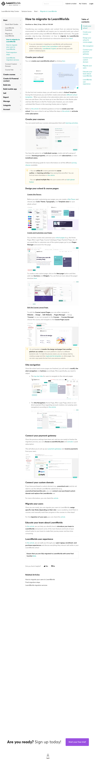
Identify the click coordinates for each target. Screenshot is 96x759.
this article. (51, 175)
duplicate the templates (53, 356)
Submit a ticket (71, 3)
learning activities (72, 123)
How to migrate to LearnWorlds (13, 40)
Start (36, 11)
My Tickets (83, 3)
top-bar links (38, 376)
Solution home (27, 11)
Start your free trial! (77, 742)
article (56, 498)
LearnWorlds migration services (12, 59)
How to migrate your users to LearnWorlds (11, 47)
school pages (60, 238)
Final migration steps (11, 53)
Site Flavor (71, 199)
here (70, 38)
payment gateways (54, 449)
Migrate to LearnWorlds (48, 11)
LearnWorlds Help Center (10, 11)
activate (70, 442)
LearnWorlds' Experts (49, 48)
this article (35, 109)
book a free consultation (50, 46)
